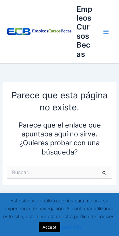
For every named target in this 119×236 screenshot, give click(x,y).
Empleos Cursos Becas (84, 31)
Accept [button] (49, 227)
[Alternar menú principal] (106, 31)
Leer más (72, 227)
